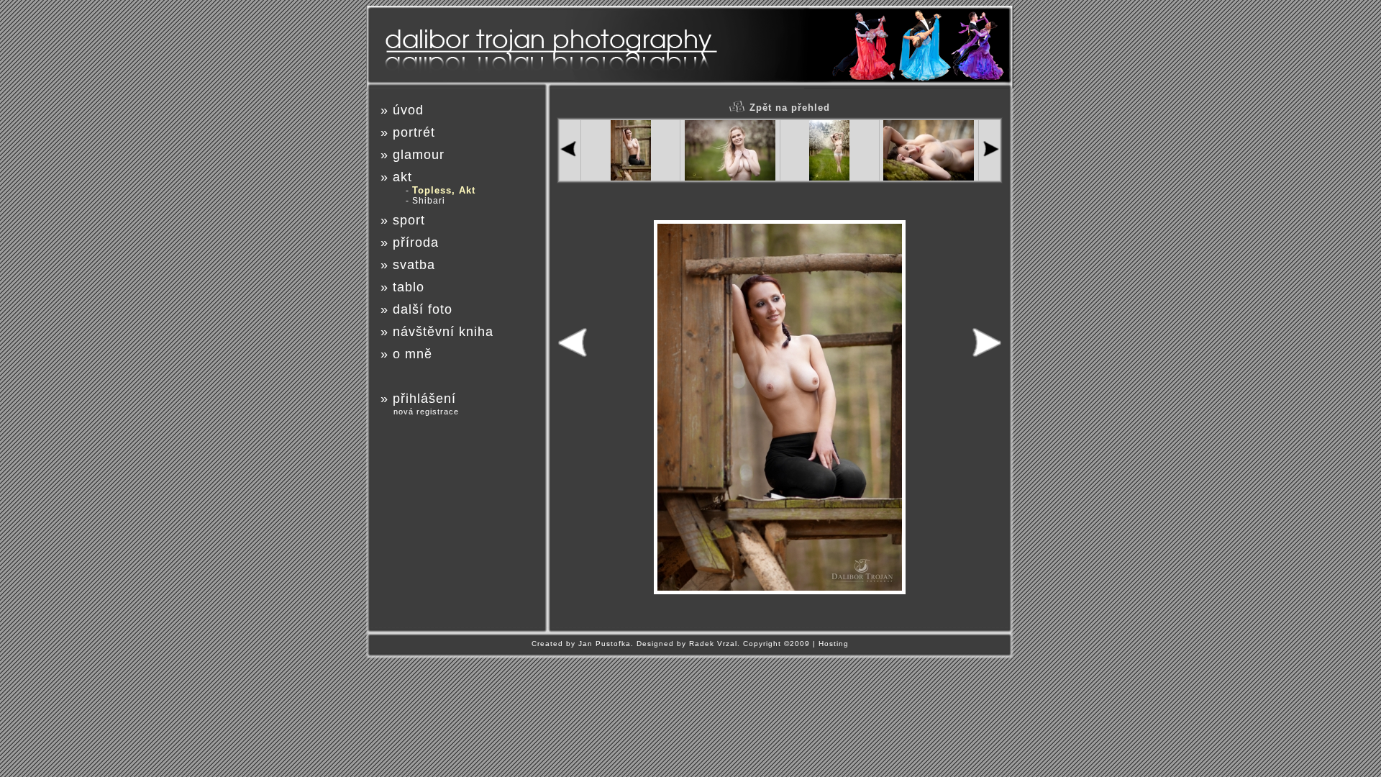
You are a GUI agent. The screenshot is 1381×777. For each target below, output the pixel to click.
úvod (408, 110)
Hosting (834, 644)
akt (402, 177)
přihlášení (424, 398)
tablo (408, 287)
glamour (419, 154)
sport (409, 220)
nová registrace (426, 411)
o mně (412, 354)
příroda (416, 242)
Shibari (428, 201)
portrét (414, 132)
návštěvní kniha (443, 331)
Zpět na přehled (789, 107)
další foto (422, 309)
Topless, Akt (443, 190)
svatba (414, 265)
